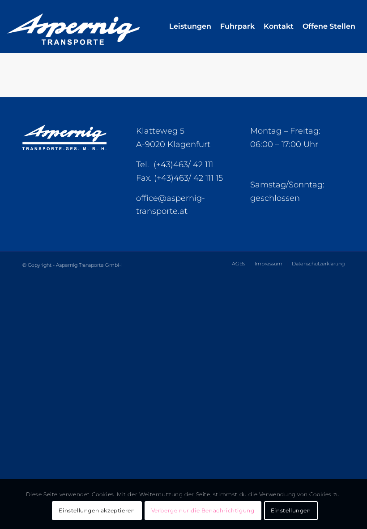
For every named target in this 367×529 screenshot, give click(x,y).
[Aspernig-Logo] (93, 26)
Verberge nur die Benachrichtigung (203, 510)
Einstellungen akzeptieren (97, 510)
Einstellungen (291, 510)
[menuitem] (190, 26)
